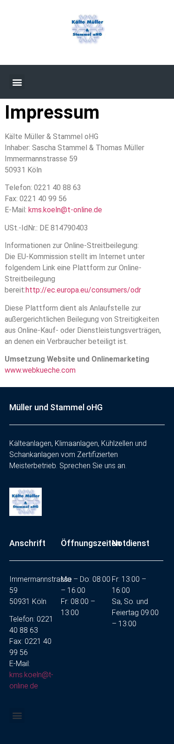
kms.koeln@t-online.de (65, 209)
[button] (17, 81)
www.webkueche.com (40, 370)
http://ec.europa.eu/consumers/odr (83, 290)
